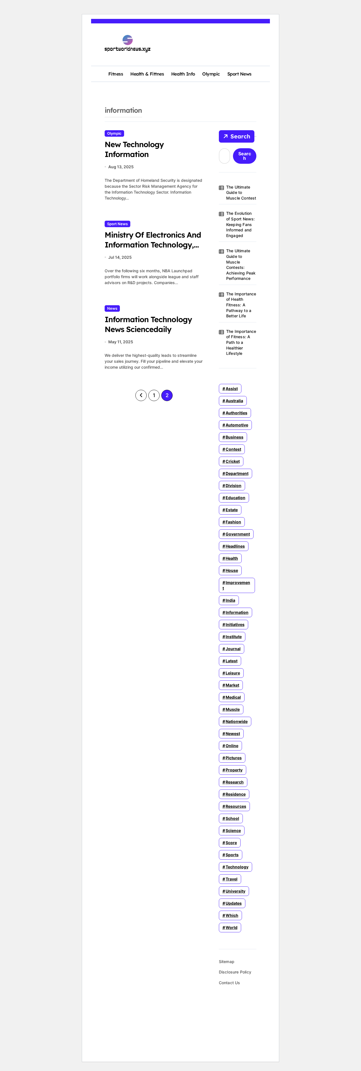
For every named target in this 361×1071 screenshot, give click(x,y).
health (232, 558)
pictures (234, 757)
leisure (233, 673)
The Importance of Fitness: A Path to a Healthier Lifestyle (241, 342)
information (237, 612)
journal (233, 648)
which (232, 915)
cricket (233, 461)
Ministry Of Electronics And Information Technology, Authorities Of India (153, 244)
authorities (236, 412)
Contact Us (229, 982)
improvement (236, 585)
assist (232, 388)
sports (232, 854)
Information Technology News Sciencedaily (148, 324)
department (237, 473)
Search (240, 136)
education (235, 497)
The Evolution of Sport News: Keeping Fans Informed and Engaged (240, 224)
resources (236, 806)
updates (234, 903)
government (238, 534)
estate (232, 509)
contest (233, 449)
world (231, 927)
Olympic (211, 74)
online (232, 745)
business (234, 437)
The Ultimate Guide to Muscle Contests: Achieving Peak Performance (241, 264)
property (234, 769)
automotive (237, 424)
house (232, 570)
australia (234, 400)
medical (233, 697)
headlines (235, 546)
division (233, 485)
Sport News (239, 74)
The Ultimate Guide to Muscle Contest (241, 192)
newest (233, 733)
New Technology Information (134, 149)
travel (231, 879)
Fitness (115, 74)
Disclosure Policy (235, 972)
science (233, 830)
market (232, 685)
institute (234, 636)
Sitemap (226, 961)
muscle (233, 709)
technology (237, 866)
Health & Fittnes (147, 74)
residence (236, 794)
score (231, 842)
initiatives (235, 624)
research (235, 782)
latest (231, 660)
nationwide (237, 721)
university (235, 891)
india (230, 600)
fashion (233, 521)
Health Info (183, 74)
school (232, 818)
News (112, 308)
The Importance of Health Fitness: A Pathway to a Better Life (241, 304)
